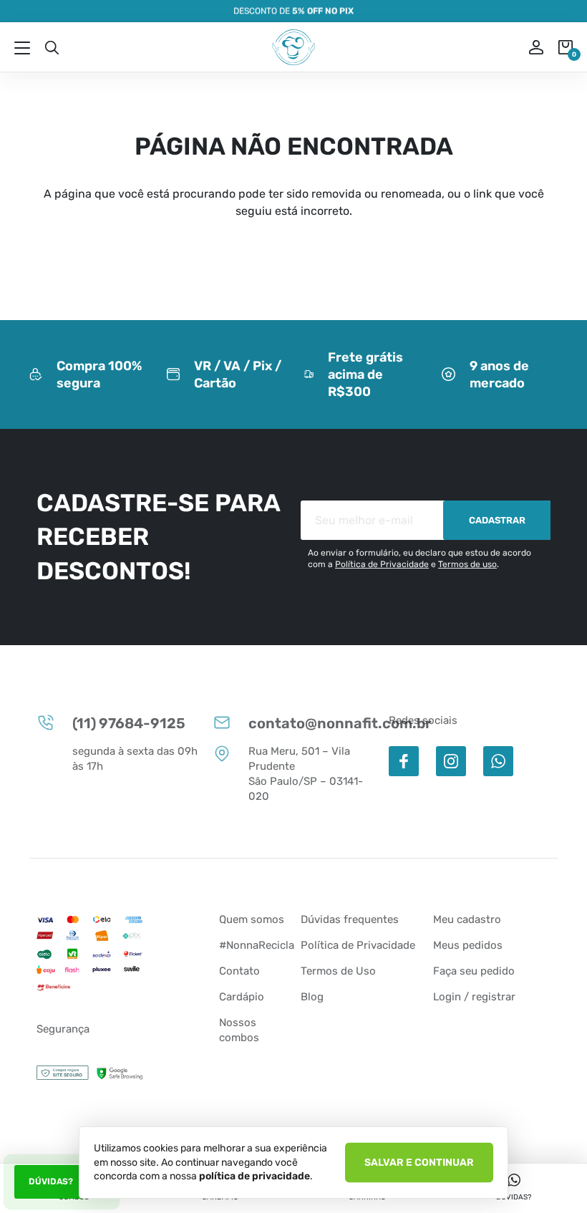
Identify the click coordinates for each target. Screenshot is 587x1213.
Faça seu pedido (474, 971)
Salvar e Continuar (419, 1162)
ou (526, 47)
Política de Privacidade (382, 564)
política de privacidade (254, 1176)
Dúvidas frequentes (350, 919)
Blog (312, 996)
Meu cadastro (467, 919)
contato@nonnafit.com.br (311, 723)
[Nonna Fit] (293, 47)
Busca (51, 47)
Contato (239, 971)
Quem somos (251, 919)
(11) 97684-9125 (128, 723)
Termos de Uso (338, 971)
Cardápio (241, 996)
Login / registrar (474, 996)
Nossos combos (239, 1030)
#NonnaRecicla (256, 945)
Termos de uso (467, 564)
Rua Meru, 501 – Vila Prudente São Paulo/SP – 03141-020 (305, 774)
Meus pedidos (468, 945)
